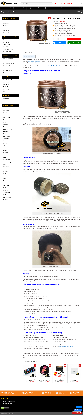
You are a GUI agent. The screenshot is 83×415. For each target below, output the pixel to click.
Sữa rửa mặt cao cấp (7, 39)
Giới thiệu (11, 8)
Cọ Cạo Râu (6, 30)
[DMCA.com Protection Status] (5, 408)
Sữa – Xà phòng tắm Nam (8, 58)
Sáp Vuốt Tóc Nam (13, 12)
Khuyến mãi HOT (63, 8)
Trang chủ (4, 8)
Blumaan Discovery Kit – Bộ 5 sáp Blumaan (29, 380)
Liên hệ (78, 8)
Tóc (18, 8)
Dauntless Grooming (7, 129)
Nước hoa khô (6, 98)
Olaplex (5, 178)
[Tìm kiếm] (52, 3)
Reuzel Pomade (6, 117)
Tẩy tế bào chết (6, 44)
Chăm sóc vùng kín (7, 68)
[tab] (24, 52)
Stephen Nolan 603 (7, 197)
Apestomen (5, 152)
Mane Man (5, 124)
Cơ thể (37, 8)
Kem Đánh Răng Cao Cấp (8, 63)
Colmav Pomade (6, 147)
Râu (23, 8)
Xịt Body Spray (6, 72)
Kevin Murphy (6, 112)
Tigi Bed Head (6, 138)
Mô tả (24, 52)
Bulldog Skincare (6, 169)
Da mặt (30, 8)
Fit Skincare (5, 199)
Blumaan (5, 108)
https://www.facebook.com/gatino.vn (67, 346)
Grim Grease (6, 185)
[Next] (81, 375)
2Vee (4, 145)
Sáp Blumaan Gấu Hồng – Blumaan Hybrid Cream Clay (44, 380)
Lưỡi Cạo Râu (6, 32)
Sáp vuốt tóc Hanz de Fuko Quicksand (74, 380)
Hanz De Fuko (6, 110)
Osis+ (4, 119)
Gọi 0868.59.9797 (77, 412)
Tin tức (71, 8)
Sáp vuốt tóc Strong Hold (66, 47)
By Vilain (5, 122)
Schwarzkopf (6, 176)
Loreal (4, 164)
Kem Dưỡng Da (6, 42)
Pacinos (5, 143)
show (33, 56)
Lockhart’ (5, 173)
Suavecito (5, 140)
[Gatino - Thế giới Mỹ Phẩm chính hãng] (9, 3)
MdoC (4, 187)
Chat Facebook (78, 409)
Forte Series (5, 131)
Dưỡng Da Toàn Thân (8, 61)
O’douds (5, 180)
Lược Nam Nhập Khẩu (8, 21)
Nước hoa (52, 8)
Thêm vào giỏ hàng (74, 39)
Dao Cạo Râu (6, 28)
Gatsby (4, 157)
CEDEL (5, 150)
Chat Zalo (59, 42)
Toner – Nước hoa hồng (8, 49)
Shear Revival (6, 190)
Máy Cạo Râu (6, 23)
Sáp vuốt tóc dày (58, 47)
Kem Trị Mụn (6, 46)
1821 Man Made (6, 136)
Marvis (4, 183)
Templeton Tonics (7, 192)
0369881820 (76, 42)
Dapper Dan (5, 126)
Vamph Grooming (7, 162)
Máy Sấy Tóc (6, 25)
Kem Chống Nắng (7, 51)
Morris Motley (6, 115)
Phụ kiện (44, 8)
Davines (5, 133)
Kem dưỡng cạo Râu (7, 70)
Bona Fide (5, 171)
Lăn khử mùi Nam (7, 65)
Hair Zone (5, 194)
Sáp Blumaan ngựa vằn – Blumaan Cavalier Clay (59, 380)
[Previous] (23, 375)
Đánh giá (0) (29, 52)
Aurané (4, 155)
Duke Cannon (6, 166)
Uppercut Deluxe (6, 159)
